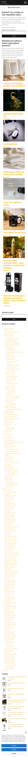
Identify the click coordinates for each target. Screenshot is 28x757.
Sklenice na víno (12, 367)
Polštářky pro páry (10, 591)
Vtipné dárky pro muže (13, 483)
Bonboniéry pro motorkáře (12, 553)
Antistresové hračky (10, 440)
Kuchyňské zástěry (12, 378)
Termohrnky (12, 370)
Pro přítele (7, 595)
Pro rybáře (7, 604)
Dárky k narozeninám (11, 407)
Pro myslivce (8, 569)
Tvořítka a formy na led (13, 398)
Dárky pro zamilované (11, 446)
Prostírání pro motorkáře (11, 564)
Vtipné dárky (9, 481)
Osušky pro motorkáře (11, 560)
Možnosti (14, 753)
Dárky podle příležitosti (10, 405)
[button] (26, 732)
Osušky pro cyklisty (10, 503)
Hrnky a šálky (11, 359)
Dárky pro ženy (8, 435)
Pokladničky (10, 354)
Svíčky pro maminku (10, 542)
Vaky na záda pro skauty (11, 648)
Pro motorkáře (8, 551)
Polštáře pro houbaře (11, 519)
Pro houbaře (7, 510)
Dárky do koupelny (10, 334)
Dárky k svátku (9, 411)
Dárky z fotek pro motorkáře (12, 554)
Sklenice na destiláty (14, 365)
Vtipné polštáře (11, 356)
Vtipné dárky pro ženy (13, 484)
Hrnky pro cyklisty (10, 499)
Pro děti (9, 645)
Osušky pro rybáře (10, 613)
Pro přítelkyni (8, 600)
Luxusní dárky (9, 461)
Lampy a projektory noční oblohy (15, 352)
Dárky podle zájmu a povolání (11, 415)
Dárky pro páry (8, 433)
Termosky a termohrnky (13, 368)
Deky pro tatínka (10, 656)
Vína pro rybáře (9, 619)
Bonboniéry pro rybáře (11, 492)
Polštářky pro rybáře (10, 615)
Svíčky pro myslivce (10, 584)
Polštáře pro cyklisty (11, 505)
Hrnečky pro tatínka (10, 657)
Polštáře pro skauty (10, 634)
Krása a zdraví (9, 459)
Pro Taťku (7, 652)
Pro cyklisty (7, 494)
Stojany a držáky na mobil (13, 473)
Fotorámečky (11, 346)
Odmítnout (14, 749)
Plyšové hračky (11, 427)
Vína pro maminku (10, 549)
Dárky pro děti (8, 424)
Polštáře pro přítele (10, 599)
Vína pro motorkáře (10, 567)
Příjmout (14, 745)
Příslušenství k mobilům (11, 470)
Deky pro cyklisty (10, 497)
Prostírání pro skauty (11, 637)
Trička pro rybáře (10, 617)
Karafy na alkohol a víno (13, 361)
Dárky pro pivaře (10, 420)
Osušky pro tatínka (10, 659)
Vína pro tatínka (9, 669)
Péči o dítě (5, 670)
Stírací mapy (9, 477)
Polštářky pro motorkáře (11, 562)
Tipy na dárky (8, 437)
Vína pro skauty (9, 650)
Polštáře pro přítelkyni (11, 602)
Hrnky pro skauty (10, 628)
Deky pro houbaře (10, 514)
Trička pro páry (9, 593)
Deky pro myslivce (10, 575)
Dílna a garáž (10, 337)
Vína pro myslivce (10, 588)
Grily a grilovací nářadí (13, 339)
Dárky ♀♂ (5, 488)
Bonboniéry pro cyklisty (11, 495)
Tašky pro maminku (10, 545)
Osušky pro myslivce (11, 580)
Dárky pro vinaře (10, 422)
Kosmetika (8, 532)
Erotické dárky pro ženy (13, 451)
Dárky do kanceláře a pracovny (13, 332)
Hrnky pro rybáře (10, 611)
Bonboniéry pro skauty (11, 624)
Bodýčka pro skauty (10, 623)
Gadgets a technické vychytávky (13, 453)
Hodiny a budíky (11, 348)
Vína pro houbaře (10, 523)
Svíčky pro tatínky (10, 663)
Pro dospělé (10, 646)
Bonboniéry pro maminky (12, 527)
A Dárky (3, 2)
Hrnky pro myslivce (10, 576)
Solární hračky (11, 429)
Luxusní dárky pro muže (13, 462)
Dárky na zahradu (10, 335)
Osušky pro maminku (11, 536)
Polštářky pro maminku (11, 538)
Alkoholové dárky (10, 438)
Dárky (4, 326)
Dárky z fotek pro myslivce (12, 573)
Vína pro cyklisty (10, 508)
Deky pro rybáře (9, 610)
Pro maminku (8, 525)
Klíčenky (8, 455)
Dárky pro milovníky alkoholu (12, 418)
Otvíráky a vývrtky (12, 379)
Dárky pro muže (8, 431)
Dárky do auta (9, 330)
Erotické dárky (9, 448)
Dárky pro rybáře (8, 490)
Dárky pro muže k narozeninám (15, 409)
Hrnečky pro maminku (11, 530)
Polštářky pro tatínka (11, 661)
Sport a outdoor (9, 475)
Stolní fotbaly (9, 479)
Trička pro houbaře (10, 521)
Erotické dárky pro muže (13, 449)
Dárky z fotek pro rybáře (11, 608)
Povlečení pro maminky (11, 540)
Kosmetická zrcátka (12, 350)
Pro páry (7, 589)
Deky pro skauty (9, 626)
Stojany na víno (11, 385)
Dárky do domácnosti (10, 328)
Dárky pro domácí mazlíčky (12, 343)
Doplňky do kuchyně (10, 357)
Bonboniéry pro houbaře (11, 512)
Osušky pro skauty (10, 632)
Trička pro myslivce (10, 586)
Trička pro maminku (10, 547)
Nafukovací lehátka (12, 341)
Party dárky (8, 464)
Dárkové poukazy (10, 444)
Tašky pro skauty (10, 641)
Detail (8, 88)
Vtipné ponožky (9, 486)
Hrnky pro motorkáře (11, 558)
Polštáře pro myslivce (11, 582)
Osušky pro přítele (10, 597)
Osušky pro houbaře (10, 518)
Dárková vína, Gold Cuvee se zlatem (14, 442)
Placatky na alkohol (10, 468)
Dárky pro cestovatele (11, 416)
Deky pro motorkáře (10, 556)
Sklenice (9, 363)
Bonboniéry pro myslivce (11, 571)
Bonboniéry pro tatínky (11, 654)
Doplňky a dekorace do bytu (12, 345)
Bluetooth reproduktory (13, 472)
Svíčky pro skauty (10, 639)
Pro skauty (7, 621)
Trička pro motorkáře (11, 565)
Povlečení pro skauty (11, 635)
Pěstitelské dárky (10, 466)
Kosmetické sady (10, 457)
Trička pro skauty (10, 643)
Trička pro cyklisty (10, 506)
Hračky (7, 426)
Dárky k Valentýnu (10, 413)
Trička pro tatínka (10, 667)
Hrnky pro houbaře (10, 516)
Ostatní (7, 501)
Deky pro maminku (10, 529)
